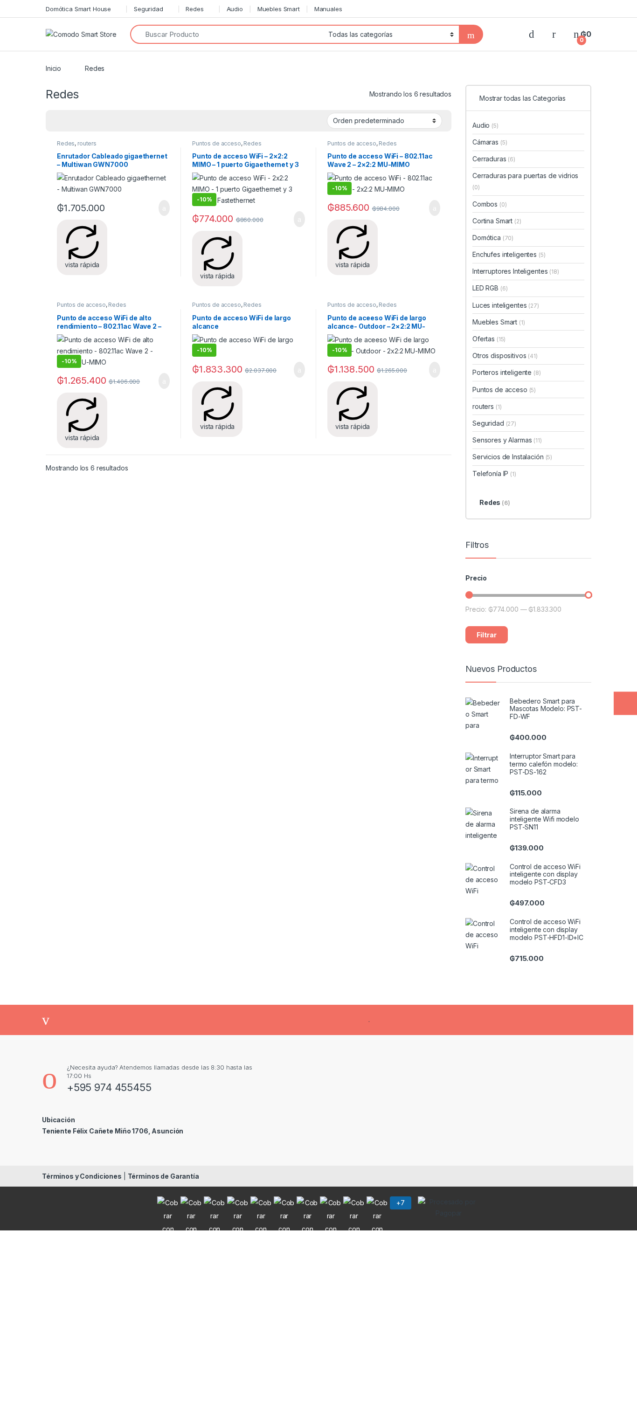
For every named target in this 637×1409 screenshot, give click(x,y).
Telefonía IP (494, 473)
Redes (194, 9)
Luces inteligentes (505, 305)
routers (87, 143)
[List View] (99, 120)
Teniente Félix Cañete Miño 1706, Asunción (112, 1131)
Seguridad (148, 9)
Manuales (328, 9)
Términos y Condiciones (82, 1176)
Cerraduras (493, 159)
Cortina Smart (496, 221)
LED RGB (489, 288)
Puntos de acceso (216, 143)
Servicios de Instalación (512, 457)
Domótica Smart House (78, 9)
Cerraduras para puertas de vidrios (525, 181)
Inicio (53, 68)
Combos (489, 204)
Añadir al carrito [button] (160, 208)
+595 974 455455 (109, 1087)
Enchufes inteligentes (509, 254)
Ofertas (488, 339)
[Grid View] (58, 120)
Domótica (492, 238)
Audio (235, 9)
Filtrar (487, 635)
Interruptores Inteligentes (515, 271)
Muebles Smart (278, 9)
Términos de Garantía (163, 1176)
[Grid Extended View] (72, 120)
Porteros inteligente (506, 372)
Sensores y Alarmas (507, 440)
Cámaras (489, 142)
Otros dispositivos (505, 355)
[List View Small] (85, 120)
